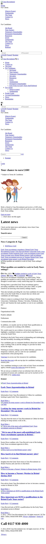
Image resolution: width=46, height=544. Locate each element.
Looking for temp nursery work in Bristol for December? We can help (20, 409)
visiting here (16, 375)
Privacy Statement (29, 516)
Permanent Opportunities (13, 34)
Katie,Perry (5, 391)
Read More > (5, 401)
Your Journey (9, 30)
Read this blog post (7, 360)
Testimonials (9, 13)
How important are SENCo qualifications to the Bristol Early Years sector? (22, 498)
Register (15, 55)
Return (30, 275)
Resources (8, 36)
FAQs (7, 38)
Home (3, 6)
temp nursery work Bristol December (21, 259)
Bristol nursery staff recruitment (30, 255)
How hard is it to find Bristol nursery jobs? (20, 454)
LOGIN (3, 55)
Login (3, 163)
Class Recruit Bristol (22, 251)
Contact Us (9, 17)
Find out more (5, 214)
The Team (8, 15)
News (7, 19)
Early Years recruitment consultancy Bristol (15, 249)
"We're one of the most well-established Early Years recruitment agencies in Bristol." (20, 433)
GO (22, 154)
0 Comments (20, 275)
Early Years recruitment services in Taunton (15, 257)
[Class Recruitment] (8, 2)
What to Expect (10, 11)
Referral (8, 47)
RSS (6, 246)
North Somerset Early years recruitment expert (24, 253)
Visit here (4, 357)
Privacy (4, 534)
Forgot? (9, 55)
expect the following (18, 367)
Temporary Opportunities (13, 32)
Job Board (8, 28)
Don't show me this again (12, 217)
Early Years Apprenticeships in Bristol (17, 387)
